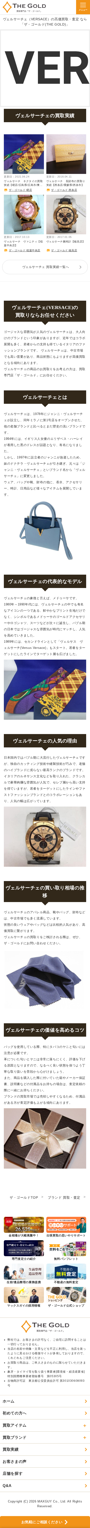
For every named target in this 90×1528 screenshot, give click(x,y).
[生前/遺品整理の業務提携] (24, 1274)
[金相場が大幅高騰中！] (24, 1227)
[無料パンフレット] (66, 1250)
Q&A (7, 1486)
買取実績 (10, 1449)
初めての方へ (15, 1413)
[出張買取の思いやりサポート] (66, 1227)
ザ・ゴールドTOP (24, 1197)
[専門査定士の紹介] (24, 1250)
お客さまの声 (15, 1462)
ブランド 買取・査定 (64, 1197)
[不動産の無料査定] (66, 1274)
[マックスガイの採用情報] (24, 1297)
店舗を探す (13, 1473)
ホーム (9, 1401)
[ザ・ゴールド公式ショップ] (66, 1297)
